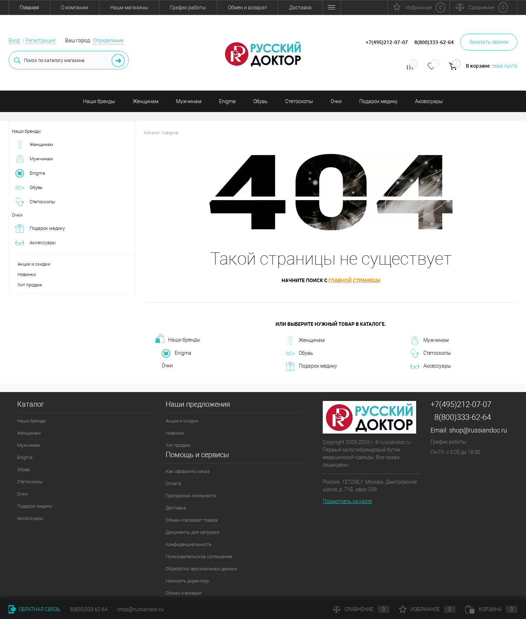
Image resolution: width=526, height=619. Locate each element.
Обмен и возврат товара (192, 520)
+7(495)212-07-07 (460, 404)
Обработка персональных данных (201, 568)
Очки (336, 101)
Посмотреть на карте (347, 501)
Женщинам (146, 101)
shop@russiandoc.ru (478, 430)
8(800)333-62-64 (462, 417)
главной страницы (354, 280)
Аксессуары (429, 101)
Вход (14, 40)
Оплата (173, 483)
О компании (74, 7)
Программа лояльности (191, 495)
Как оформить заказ (188, 471)
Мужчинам (188, 101)
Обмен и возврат (247, 7)
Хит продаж (30, 284)
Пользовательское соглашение (199, 556)
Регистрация (40, 40)
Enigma (227, 101)
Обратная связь (39, 609)
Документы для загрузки (192, 532)
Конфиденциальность (188, 544)
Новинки (27, 274)
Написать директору (187, 581)
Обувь (260, 101)
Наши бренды (99, 101)
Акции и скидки (34, 264)
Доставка (300, 7)
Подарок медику (378, 101)
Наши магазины (129, 7)
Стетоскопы (299, 101)
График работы (188, 7)
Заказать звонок (488, 42)
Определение (108, 40)
